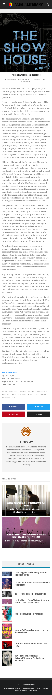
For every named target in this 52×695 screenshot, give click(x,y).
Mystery (28, 79)
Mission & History (28, 689)
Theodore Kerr (11, 79)
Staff (38, 689)
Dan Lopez (14, 391)
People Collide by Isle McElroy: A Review (29, 614)
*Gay (5, 391)
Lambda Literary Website (12, 689)
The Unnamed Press (37, 394)
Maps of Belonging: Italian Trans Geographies (31, 594)
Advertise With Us (21, 690)
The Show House (9, 372)
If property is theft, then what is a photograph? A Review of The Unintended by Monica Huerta (30, 658)
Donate (45, 689)
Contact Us (33, 690)
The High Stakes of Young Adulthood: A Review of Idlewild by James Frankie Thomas (32, 601)
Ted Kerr (6, 394)
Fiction (21, 79)
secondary (42, 391)
